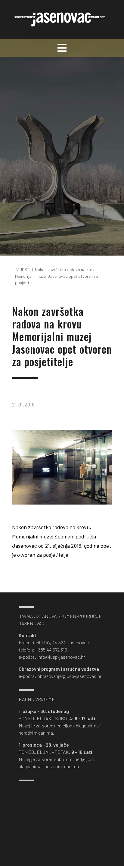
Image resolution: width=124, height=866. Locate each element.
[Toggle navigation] (62, 48)
